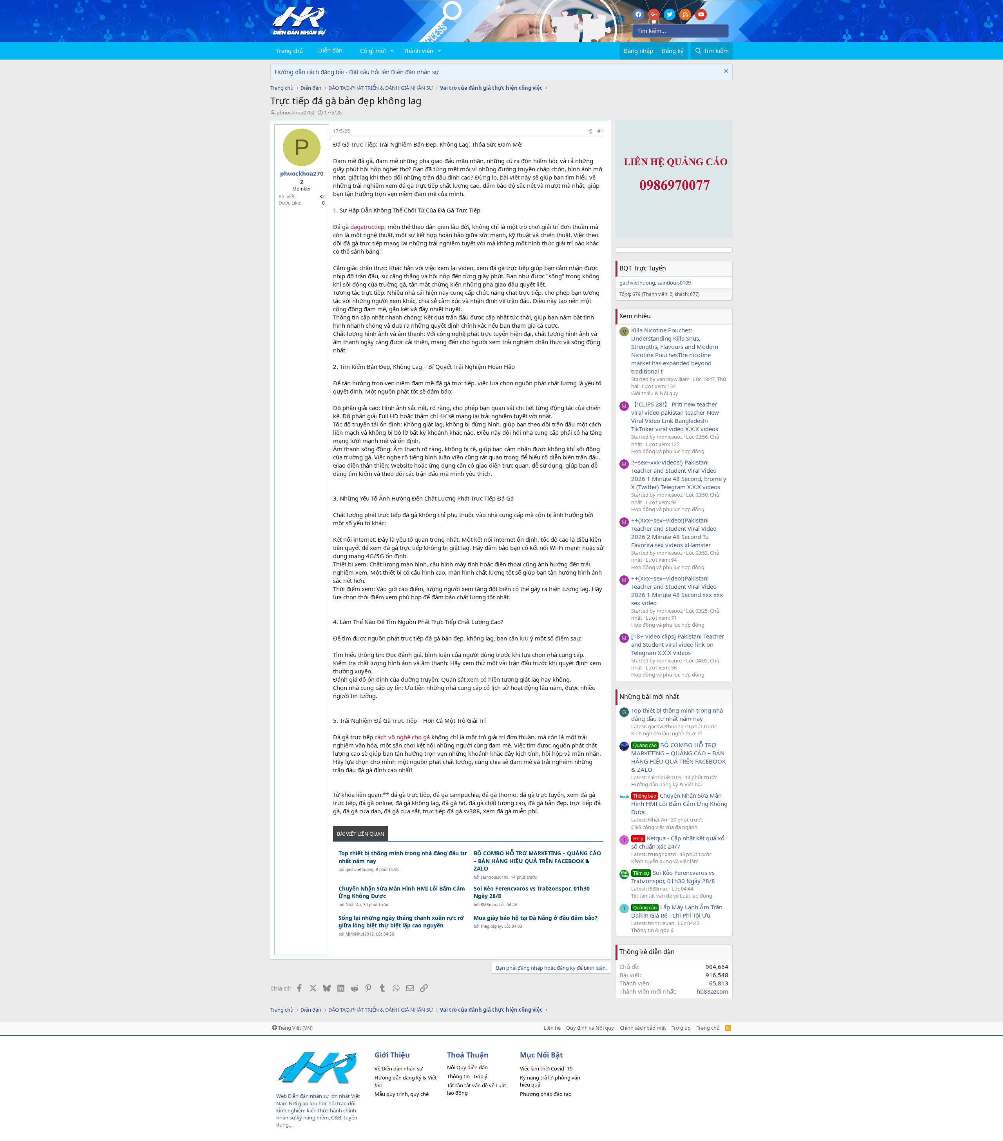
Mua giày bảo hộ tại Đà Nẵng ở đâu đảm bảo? (535, 918)
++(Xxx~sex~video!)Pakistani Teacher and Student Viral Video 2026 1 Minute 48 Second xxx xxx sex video (677, 590)
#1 (600, 131)
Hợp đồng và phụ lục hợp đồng (667, 451)
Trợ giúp (681, 1027)
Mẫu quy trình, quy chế (402, 1093)
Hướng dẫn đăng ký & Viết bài (666, 784)
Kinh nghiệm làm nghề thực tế (666, 733)
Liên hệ (552, 1027)
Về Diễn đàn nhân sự (399, 1068)
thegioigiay (491, 926)
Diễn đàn (330, 50)
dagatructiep (367, 226)
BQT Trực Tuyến (642, 268)
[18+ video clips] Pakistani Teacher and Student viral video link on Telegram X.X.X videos (677, 644)
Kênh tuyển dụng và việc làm (665, 861)
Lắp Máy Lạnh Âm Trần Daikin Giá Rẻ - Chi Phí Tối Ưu (676, 911)
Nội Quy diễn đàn (467, 1067)
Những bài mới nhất (649, 696)
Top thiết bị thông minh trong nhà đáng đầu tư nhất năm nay (403, 857)
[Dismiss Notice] (725, 72)
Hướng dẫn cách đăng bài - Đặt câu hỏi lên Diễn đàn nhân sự (357, 72)
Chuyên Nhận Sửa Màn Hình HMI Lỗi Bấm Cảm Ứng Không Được (402, 892)
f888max (489, 904)
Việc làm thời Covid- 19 (546, 1068)
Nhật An (353, 904)
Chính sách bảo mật (643, 1027)
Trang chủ (289, 50)
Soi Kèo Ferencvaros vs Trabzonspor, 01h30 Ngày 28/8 (532, 892)
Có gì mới (373, 50)
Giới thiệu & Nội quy (654, 393)
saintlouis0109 (495, 877)
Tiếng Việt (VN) (295, 1027)
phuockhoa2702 (295, 112)
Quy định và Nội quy (590, 1027)
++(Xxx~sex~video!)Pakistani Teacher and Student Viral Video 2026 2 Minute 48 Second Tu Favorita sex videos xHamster (674, 532)
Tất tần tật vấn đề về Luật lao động (671, 895)
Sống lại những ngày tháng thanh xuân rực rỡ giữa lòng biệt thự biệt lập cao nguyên (401, 921)
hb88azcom (712, 991)
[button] (392, 51)
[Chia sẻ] (590, 131)
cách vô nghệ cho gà (402, 737)
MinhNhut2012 (360, 934)
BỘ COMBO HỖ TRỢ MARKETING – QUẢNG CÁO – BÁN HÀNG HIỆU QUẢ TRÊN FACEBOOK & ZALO (537, 860)
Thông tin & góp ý (652, 930)
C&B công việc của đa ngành (664, 827)
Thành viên (418, 50)
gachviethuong (359, 869)
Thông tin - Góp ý (467, 1076)
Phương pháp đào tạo (546, 1093)
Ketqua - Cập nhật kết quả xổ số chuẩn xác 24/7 (677, 842)
